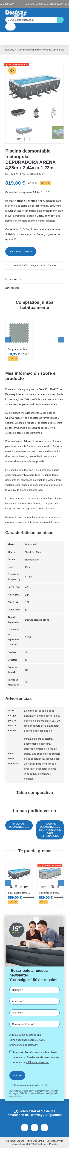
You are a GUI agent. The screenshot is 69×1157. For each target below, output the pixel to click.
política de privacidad (37, 1062)
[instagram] (34, 1127)
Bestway (9, 49)
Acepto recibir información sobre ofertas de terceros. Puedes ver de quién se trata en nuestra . (36, 1057)
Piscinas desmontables (29, 49)
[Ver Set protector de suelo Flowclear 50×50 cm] (19, 341)
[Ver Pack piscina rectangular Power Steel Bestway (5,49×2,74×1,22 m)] (19, 884)
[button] (34, 279)
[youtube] (44, 1127)
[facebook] (24, 1127)
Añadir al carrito (21, 251)
